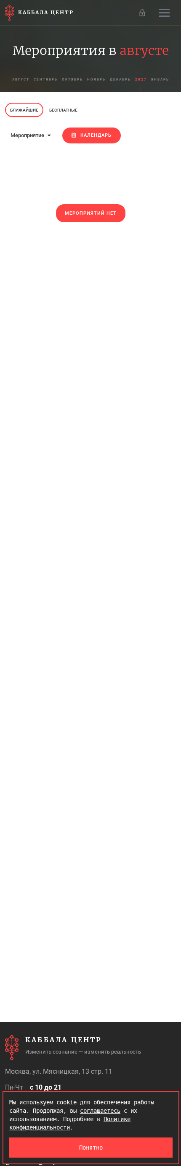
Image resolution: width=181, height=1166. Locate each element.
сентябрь (46, 79)
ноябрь (96, 79)
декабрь (120, 79)
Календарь (96, 135)
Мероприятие (28, 135)
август (20, 79)
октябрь (72, 79)
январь (160, 79)
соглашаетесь (100, 1110)
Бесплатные (63, 110)
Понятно (91, 1147)
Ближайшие (24, 110)
